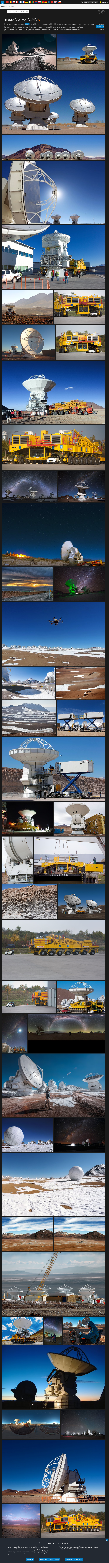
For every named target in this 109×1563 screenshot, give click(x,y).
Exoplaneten (72, 24)
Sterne (55, 30)
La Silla (33, 27)
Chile (38, 24)
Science (86, 2)
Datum (102, 29)
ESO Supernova (61, 24)
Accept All (30, 1559)
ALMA (27, 24)
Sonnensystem (34, 30)
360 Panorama (19, 24)
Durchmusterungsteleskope (70, 30)
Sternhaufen (46, 30)
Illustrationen (23, 27)
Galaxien (91, 24)
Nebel (40, 27)
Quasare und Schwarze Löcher (16, 30)
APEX (32, 24)
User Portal (94, 2)
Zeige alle (8, 24)
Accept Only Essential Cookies (49, 1559)
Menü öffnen (8, 7)
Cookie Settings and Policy (74, 1559)
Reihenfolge (100, 26)
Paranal (47, 27)
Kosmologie (46, 24)
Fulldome (82, 24)
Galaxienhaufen (10, 27)
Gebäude (80, 27)
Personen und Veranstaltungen (63, 27)
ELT (53, 24)
